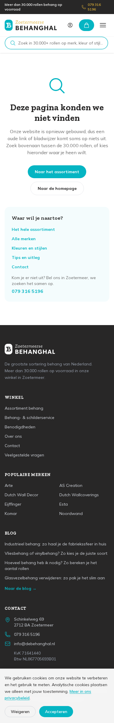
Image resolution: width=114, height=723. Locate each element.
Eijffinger (13, 504)
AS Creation (70, 485)
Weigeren (20, 711)
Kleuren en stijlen (29, 248)
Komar (11, 513)
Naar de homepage (57, 188)
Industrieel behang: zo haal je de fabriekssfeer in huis (55, 544)
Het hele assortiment (33, 229)
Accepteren (56, 711)
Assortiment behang (24, 408)
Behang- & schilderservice (29, 417)
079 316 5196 (94, 6)
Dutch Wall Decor (21, 494)
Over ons (13, 436)
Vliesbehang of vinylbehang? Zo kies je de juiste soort (56, 553)
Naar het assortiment (57, 171)
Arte (9, 485)
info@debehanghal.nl (34, 643)
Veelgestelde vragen (24, 455)
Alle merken (24, 238)
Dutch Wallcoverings (79, 494)
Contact (20, 266)
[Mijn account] (70, 25)
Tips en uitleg (26, 257)
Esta (63, 504)
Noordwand (71, 513)
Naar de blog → (21, 588)
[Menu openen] (102, 25)
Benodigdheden (20, 427)
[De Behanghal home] (31, 25)
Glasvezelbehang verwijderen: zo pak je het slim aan (55, 578)
